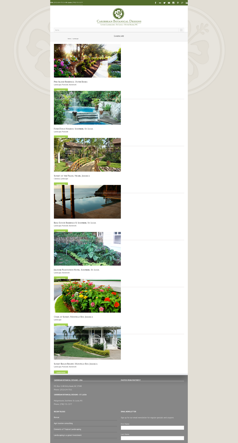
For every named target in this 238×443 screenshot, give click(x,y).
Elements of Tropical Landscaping (67, 429)
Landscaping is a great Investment (68, 435)
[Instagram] (173, 3)
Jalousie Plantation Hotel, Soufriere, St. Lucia (76, 269)
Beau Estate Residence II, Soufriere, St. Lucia (75, 222)
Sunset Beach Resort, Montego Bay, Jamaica (75, 363)
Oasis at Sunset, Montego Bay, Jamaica (73, 316)
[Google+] (182, 3)
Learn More (60, 90)
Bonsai (56, 417)
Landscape (75, 38)
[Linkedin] (187, 3)
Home (69, 38)
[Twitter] (164, 3)
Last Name (125, 434)
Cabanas (57, 179)
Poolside (65, 85)
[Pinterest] (178, 3)
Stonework (72, 85)
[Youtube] (169, 3)
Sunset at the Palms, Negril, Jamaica (72, 175)
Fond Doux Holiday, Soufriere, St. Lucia (73, 128)
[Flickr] (160, 3)
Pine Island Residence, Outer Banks (70, 81)
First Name (125, 424)
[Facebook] (156, 3)
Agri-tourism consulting (63, 423)
